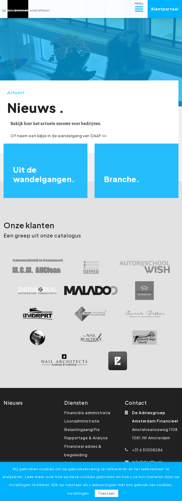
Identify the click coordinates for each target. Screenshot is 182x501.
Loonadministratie (82, 420)
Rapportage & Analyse (86, 437)
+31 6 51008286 (147, 449)
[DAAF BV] (26, 9)
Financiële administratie (87, 412)
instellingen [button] (78, 493)
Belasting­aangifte (82, 429)
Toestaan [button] (106, 493)
